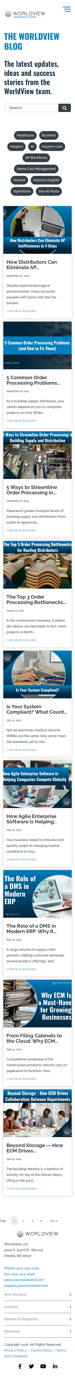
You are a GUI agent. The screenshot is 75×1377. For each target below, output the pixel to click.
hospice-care (52, 146)
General (19, 180)
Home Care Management (36, 169)
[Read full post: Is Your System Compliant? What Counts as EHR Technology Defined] (37, 674)
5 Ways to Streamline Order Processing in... (31, 490)
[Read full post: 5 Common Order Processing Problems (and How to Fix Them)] (37, 345)
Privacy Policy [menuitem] (15, 1350)
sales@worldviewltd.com (24, 1280)
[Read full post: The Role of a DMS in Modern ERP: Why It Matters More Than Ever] (37, 894)
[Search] (64, 108)
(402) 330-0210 (27, 1268)
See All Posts (49, 191)
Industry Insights (46, 180)
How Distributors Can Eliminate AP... (31, 264)
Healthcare (25, 135)
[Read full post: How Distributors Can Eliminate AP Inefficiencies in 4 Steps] (37, 230)
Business (49, 135)
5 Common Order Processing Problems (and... (31, 380)
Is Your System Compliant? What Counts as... (36, 709)
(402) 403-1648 (22, 1274)
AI (32, 146)
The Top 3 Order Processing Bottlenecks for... (34, 599)
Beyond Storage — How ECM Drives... (34, 1148)
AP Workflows (36, 158)
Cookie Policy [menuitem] (41, 1350)
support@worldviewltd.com (26, 1286)
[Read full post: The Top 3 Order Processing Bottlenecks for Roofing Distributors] (37, 565)
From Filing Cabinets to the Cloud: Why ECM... (34, 1038)
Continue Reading (21, 311)
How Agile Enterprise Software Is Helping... (31, 819)
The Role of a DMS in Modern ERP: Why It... (31, 928)
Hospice (16, 146)
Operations (22, 191)
